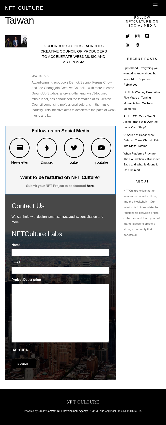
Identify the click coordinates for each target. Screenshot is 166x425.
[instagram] (137, 35)
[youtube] (127, 44)
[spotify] (137, 44)
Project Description (26, 279)
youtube (101, 162)
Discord (47, 162)
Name (16, 245)
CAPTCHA (20, 350)
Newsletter (19, 162)
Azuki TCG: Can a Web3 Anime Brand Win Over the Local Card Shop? (140, 122)
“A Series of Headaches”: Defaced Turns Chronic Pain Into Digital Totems (141, 140)
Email (16, 262)
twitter (74, 162)
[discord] (147, 35)
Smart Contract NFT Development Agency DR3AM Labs (71, 410)
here (90, 186)
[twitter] (127, 35)
